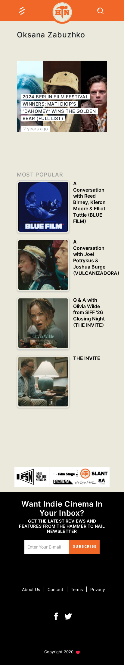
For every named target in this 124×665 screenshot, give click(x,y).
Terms (77, 589)
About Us (31, 589)
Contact (55, 589)
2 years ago (35, 129)
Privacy (97, 589)
